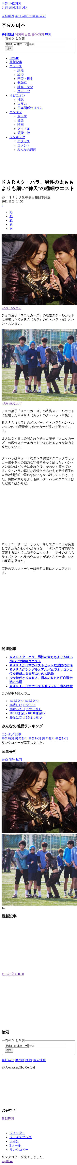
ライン (14, 1141)
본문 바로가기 (11, 3)
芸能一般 (23, 133)
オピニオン (17, 95)
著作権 (19, 1060)
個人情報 (39, 1060)
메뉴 (9, 1161)
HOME (14, 58)
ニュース (15, 66)
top (4, 1161)
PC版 (28, 1060)
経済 (20, 74)
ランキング (17, 137)
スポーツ (23, 91)
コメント (23, 145)
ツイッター (17, 1133)
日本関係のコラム (30, 108)
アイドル (23, 128)
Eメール (15, 1145)
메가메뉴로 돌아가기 (29, 34)
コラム (22, 103)
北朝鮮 (22, 83)
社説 (20, 99)
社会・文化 (25, 87)
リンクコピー (18, 1149)
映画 (20, 124)
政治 (20, 70)
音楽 (20, 120)
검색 (8, 48)
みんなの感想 (26, 149)
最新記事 (15, 62)
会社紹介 (8, 1060)
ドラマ (22, 116)
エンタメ (15, 112)
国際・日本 (25, 78)
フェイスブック (20, 1137)
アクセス (23, 141)
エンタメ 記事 (11, 734)
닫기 (48, 34)
